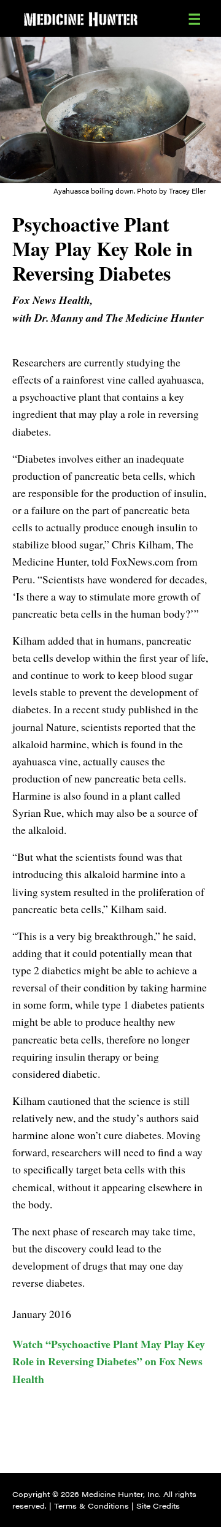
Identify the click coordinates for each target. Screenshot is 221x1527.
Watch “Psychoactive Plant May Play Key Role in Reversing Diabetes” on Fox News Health (108, 1361)
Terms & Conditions (91, 1505)
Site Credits (158, 1505)
